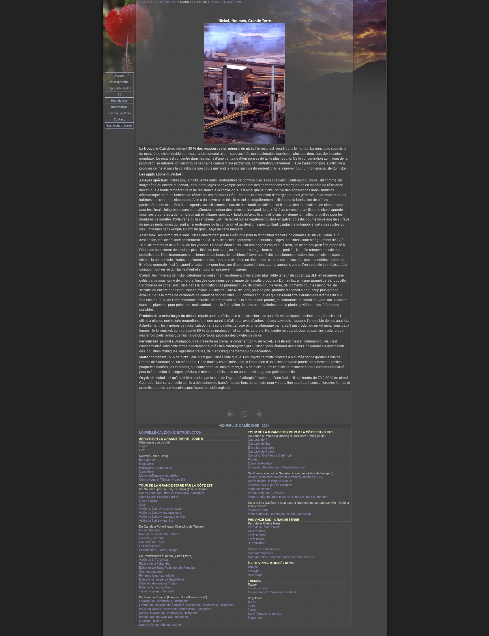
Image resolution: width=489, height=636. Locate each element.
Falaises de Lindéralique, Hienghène (163, 601)
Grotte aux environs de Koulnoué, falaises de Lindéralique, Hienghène (186, 605)
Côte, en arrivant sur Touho (158, 583)
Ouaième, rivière (150, 620)
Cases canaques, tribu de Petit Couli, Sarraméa (171, 492)
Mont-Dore (146, 463)
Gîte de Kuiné (148, 500)
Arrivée (253, 567)
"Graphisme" (256, 543)
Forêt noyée (256, 539)
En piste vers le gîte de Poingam (270, 485)
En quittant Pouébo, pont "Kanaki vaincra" (276, 467)
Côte (142, 450)
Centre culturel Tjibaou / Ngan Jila (162, 479)
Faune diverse (258, 588)
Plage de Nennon (259, 489)
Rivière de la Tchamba (154, 563)
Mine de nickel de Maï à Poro (159, 534)
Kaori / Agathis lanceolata (265, 613)
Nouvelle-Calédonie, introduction (170, 432)
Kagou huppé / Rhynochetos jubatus (273, 592)
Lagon (143, 446)
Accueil (144, 1)
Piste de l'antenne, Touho (156, 587)
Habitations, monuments (155, 467)
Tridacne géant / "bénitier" (156, 591)
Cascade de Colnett (261, 451)
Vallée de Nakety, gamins (156, 520)
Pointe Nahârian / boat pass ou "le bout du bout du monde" (288, 496)
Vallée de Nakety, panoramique (160, 512)
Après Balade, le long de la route (270, 481)
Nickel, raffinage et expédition (159, 475)
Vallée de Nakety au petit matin (160, 508)
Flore (251, 605)
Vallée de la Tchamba (153, 559)
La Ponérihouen (149, 546)
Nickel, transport (150, 530)
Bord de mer (147, 459)
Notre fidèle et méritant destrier (160, 624)
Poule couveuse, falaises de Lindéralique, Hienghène (175, 609)
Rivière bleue (257, 531)
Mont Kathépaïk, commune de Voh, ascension (279, 513)
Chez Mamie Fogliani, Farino (158, 496)
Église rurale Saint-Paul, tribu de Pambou (167, 567)
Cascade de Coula (151, 542)
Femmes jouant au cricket (157, 575)
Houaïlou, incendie (151, 538)
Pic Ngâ (253, 571)
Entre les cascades (261, 447)
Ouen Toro (146, 471)
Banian (252, 601)
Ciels (142, 504)
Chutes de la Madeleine (264, 549)
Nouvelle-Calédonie (227, 1)
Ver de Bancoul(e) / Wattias (266, 492)
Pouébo (253, 459)
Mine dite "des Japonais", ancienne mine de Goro (281, 557)
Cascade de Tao (259, 443)
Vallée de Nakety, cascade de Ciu (162, 516)
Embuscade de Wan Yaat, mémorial (163, 616)
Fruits (252, 609)
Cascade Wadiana (260, 553)
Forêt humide (257, 535)
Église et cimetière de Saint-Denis (162, 579)
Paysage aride (258, 509)
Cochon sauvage (150, 571)
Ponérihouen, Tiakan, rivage (158, 550)
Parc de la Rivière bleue (264, 527)
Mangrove (255, 617)
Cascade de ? (257, 439)
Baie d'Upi (254, 575)
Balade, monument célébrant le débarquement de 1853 (285, 477)
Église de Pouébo (260, 463)
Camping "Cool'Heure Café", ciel (270, 455)
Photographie (165, 1)
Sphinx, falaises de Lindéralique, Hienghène (168, 612)
